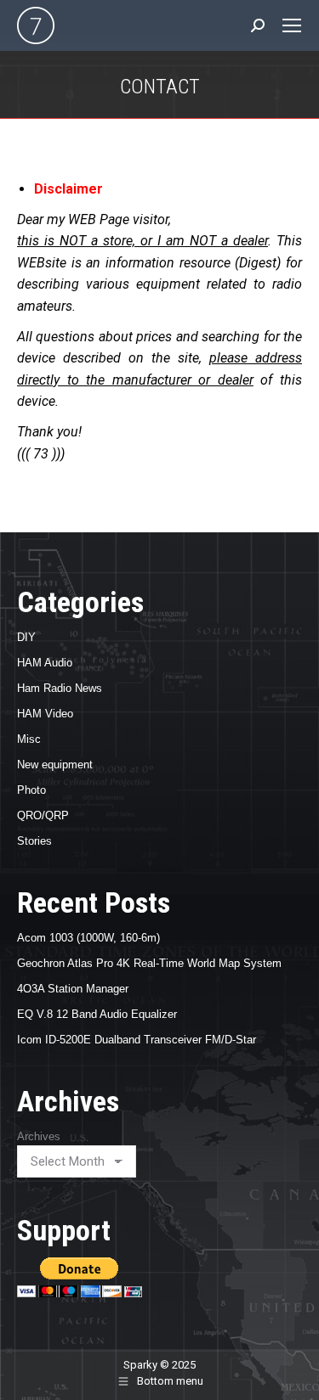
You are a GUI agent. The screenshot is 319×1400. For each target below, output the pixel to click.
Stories (34, 841)
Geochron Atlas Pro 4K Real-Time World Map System (149, 963)
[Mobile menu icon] (292, 25)
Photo (31, 790)
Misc (29, 739)
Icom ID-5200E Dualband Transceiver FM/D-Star (136, 1039)
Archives (38, 1136)
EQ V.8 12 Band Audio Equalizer (97, 1014)
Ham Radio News (59, 688)
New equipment (55, 764)
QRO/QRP (43, 815)
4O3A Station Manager (72, 988)
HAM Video (45, 713)
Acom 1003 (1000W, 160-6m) (88, 937)
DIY (26, 637)
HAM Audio (44, 662)
